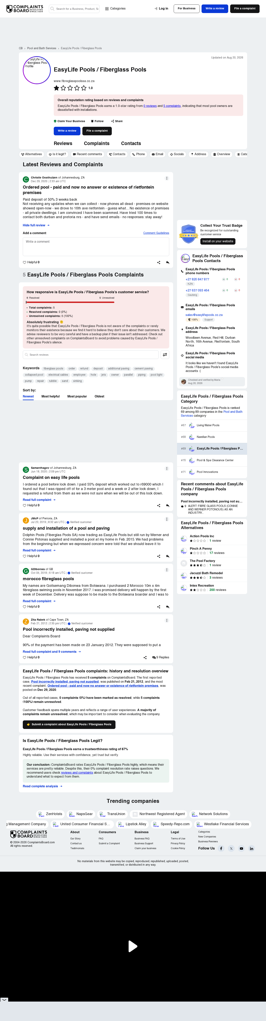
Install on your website (218, 241)
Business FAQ (142, 839)
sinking (77, 381)
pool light (156, 375)
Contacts (131, 144)
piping (141, 375)
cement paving (144, 368)
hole (93, 375)
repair (40, 381)
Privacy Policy (178, 844)
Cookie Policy (178, 848)
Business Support (144, 844)
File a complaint (97, 130)
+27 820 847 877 (197, 279)
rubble (53, 381)
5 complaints (172, 106)
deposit (98, 368)
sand (65, 381)
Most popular (77, 396)
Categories (118, 8)
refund (84, 368)
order (72, 368)
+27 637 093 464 (197, 290)
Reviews (63, 144)
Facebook (221, 848)
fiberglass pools (53, 368)
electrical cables (58, 375)
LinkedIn (251, 848)
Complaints (96, 144)
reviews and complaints (77, 773)
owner (115, 375)
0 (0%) (48, 312)
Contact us (76, 844)
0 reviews (150, 106)
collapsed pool (34, 375)
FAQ (101, 839)
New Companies (207, 837)
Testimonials (77, 848)
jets (103, 375)
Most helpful (50, 396)
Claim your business (145, 848)
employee (79, 375)
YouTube (241, 848)
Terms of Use (178, 839)
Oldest (99, 396)
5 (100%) (51, 316)
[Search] (74, 9)
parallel (128, 375)
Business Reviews (208, 842)
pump (28, 381)
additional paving (118, 368)
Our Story (75, 839)
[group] (31, 154)
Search (52, 9)
